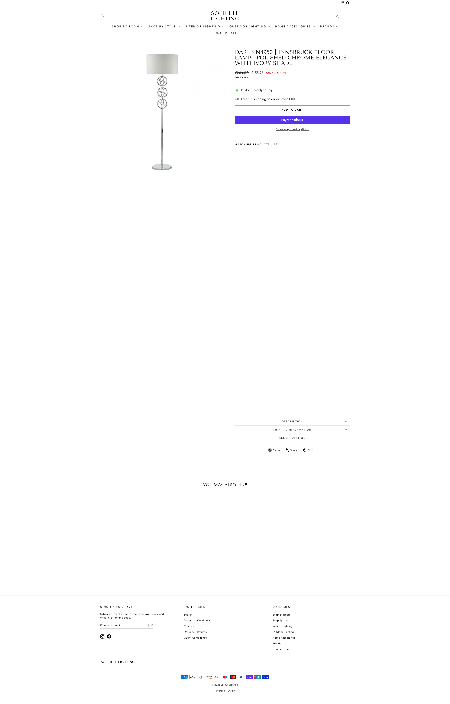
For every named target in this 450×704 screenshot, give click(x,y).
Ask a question (292, 437)
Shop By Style (162, 26)
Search (188, 614)
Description (292, 421)
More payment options (292, 129)
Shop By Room (126, 26)
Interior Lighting (203, 26)
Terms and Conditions (197, 620)
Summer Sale (225, 33)
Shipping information (292, 429)
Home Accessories (293, 26)
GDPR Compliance (195, 637)
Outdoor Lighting (248, 26)
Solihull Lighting (225, 16)
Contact (189, 626)
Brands (327, 26)
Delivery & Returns (195, 631)
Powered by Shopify (225, 690)
